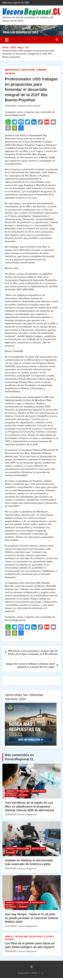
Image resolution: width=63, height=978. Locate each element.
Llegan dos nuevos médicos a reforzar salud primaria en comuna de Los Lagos (30, 665)
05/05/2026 (10, 814)
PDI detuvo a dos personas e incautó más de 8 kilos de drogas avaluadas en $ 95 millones (33, 652)
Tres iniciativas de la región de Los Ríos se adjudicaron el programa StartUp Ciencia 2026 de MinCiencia (29, 806)
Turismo (41, 69)
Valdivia (10, 73)
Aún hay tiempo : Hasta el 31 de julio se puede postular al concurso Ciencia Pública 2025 (31, 918)
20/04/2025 (10, 951)
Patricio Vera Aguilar (29, 105)
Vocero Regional (27, 814)
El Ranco (11, 795)
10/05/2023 (10, 105)
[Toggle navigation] (6, 40)
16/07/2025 (10, 926)
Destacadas (12, 69)
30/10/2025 (10, 868)
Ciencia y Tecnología (17, 791)
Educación (28, 69)
